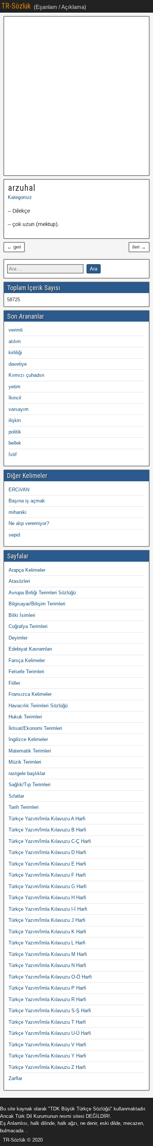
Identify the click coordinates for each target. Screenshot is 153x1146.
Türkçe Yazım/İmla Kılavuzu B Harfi (47, 830)
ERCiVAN (19, 489)
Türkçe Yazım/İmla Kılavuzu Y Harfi (47, 1056)
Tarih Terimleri (24, 807)
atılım (15, 341)
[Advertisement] (76, 96)
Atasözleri (19, 581)
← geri (14, 247)
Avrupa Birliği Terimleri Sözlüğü (42, 592)
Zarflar (15, 1078)
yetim (14, 386)
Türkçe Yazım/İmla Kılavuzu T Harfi (47, 1022)
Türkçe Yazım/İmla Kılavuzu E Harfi (47, 864)
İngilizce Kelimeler (28, 739)
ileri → (139, 247)
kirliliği (15, 352)
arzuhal (21, 188)
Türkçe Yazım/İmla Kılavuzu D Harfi (47, 852)
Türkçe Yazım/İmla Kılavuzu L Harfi (47, 943)
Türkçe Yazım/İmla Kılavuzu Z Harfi (47, 1067)
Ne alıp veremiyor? (29, 523)
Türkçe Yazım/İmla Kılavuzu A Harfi (47, 818)
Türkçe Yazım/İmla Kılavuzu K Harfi (47, 931)
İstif (13, 454)
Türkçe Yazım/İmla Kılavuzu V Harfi (47, 1044)
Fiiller (14, 683)
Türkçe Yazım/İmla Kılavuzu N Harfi (47, 965)
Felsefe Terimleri (26, 671)
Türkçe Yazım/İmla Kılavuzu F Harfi (47, 875)
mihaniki (17, 512)
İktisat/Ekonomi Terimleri (35, 728)
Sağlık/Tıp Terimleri (30, 784)
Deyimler (18, 638)
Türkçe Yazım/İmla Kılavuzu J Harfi (47, 920)
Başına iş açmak (27, 501)
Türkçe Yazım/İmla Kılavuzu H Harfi (47, 897)
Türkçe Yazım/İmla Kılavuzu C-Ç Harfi (50, 841)
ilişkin (15, 420)
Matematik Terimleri (30, 751)
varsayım (19, 409)
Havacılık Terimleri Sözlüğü (38, 705)
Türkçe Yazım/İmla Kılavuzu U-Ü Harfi (50, 1033)
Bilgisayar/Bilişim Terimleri (37, 604)
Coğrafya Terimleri (28, 626)
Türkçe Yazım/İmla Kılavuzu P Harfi (47, 988)
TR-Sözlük (16, 5)
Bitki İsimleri (22, 615)
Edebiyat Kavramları (30, 649)
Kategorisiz (20, 197)
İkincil (15, 398)
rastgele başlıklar (27, 773)
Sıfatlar (16, 796)
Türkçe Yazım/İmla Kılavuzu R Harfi (47, 999)
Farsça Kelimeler (27, 660)
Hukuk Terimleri (25, 717)
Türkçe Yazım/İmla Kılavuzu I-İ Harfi (48, 909)
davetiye (18, 364)
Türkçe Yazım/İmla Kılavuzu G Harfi (48, 886)
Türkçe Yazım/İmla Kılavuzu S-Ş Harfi (50, 1010)
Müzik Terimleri (25, 762)
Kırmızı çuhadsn (26, 375)
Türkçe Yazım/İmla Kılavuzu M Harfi (48, 954)
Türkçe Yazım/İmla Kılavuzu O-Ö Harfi (50, 977)
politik (15, 432)
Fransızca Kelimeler (30, 694)
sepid (14, 535)
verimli (16, 330)
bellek (15, 443)
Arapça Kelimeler (27, 570)
